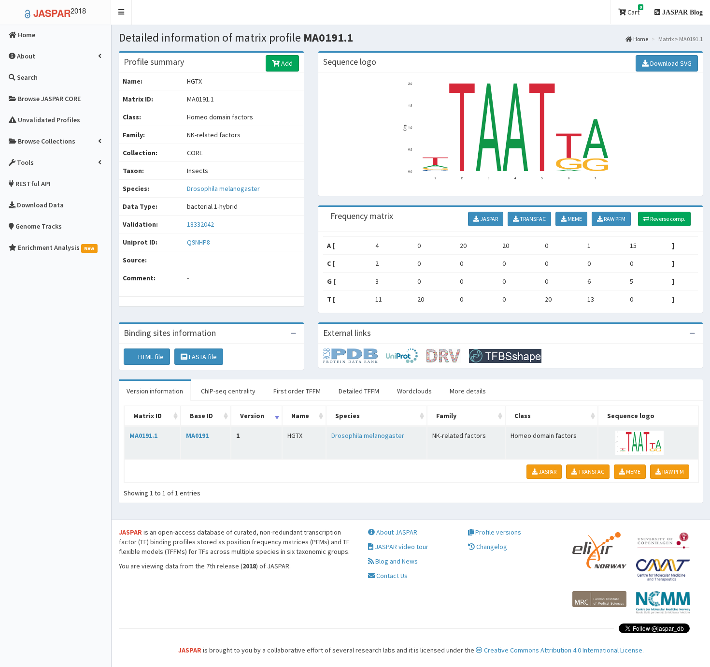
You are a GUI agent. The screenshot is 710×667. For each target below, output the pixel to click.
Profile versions (497, 532)
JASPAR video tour (400, 546)
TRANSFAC (532, 218)
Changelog (491, 546)
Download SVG (670, 63)
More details (468, 391)
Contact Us (391, 575)
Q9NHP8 (199, 242)
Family (446, 415)
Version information (155, 391)
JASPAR (488, 218)
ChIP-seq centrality (228, 391)
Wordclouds (414, 391)
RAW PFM (614, 218)
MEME (574, 218)
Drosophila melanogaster (223, 188)
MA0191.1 (143, 435)
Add (286, 63)
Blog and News (396, 561)
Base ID (201, 415)
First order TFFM (297, 391)
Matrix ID (147, 415)
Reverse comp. (667, 218)
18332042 (200, 224)
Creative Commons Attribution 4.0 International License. (563, 650)
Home (640, 39)
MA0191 (197, 435)
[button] (121, 12)
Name (300, 415)
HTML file (150, 356)
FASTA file (202, 356)
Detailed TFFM (359, 391)
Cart (634, 10)
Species (347, 415)
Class (522, 415)
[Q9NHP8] (354, 355)
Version (252, 415)
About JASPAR (396, 532)
